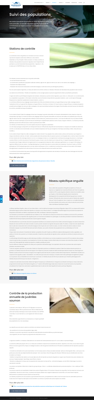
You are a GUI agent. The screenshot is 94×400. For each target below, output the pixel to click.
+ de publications (18, 165)
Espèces (47, 2)
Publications (74, 2)
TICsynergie (18, 398)
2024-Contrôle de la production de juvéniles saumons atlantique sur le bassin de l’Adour (40, 386)
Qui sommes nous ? (38, 2)
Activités (54, 2)
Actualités (67, 2)
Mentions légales (44, 398)
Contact (80, 2)
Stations (61, 2)
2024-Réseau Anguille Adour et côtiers (24, 273)
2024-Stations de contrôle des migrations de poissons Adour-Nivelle (34, 161)
